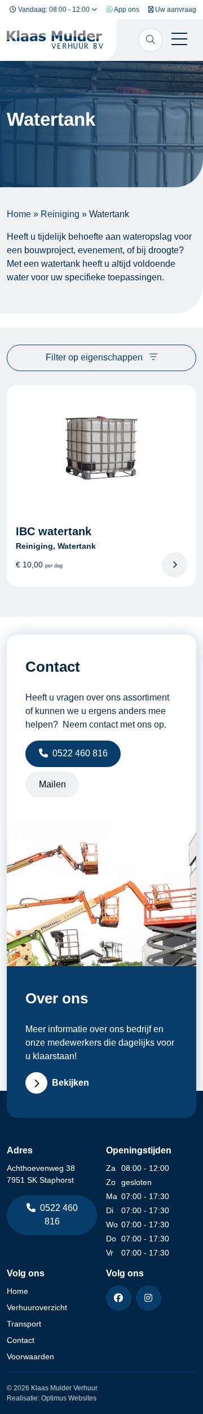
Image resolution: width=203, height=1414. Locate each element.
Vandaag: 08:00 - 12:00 (53, 10)
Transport (24, 1323)
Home (19, 214)
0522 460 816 (80, 753)
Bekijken (70, 1082)
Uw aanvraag (174, 10)
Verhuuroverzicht (37, 1307)
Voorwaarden (30, 1356)
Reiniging (60, 214)
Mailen (52, 784)
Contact (20, 1340)
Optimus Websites (68, 1398)
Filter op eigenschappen (95, 357)
